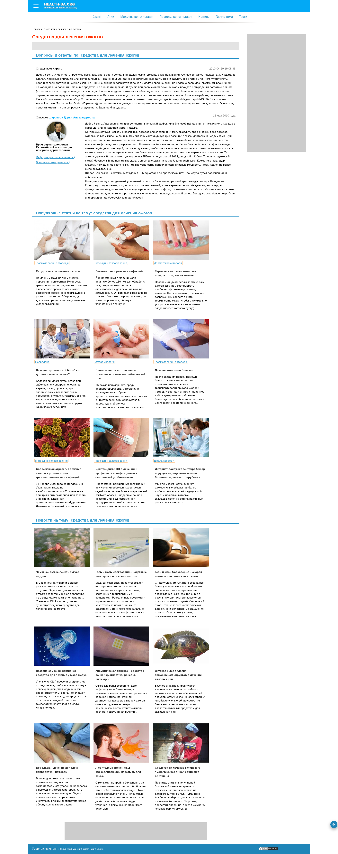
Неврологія (42, 361)
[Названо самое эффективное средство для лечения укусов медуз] (63, 646)
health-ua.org (60, 5)
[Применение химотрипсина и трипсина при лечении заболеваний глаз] (122, 338)
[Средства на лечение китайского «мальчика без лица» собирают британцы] (182, 743)
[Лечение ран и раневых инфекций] (122, 240)
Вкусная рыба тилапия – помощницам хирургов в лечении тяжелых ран (178, 675)
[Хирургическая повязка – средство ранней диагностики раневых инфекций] (122, 646)
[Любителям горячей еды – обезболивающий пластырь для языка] (122, 743)
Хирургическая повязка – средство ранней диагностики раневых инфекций (119, 675)
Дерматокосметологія (168, 263)
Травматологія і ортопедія (52, 263)
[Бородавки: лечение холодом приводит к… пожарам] (63, 743)
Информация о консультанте (55, 157)
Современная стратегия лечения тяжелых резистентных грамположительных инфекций (58, 473)
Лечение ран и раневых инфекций (119, 271)
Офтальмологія (105, 361)
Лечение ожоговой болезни (174, 370)
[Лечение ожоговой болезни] (182, 338)
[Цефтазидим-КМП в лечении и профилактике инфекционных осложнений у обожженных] (122, 437)
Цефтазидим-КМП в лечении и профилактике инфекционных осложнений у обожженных (116, 473)
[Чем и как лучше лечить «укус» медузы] (63, 547)
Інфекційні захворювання (111, 263)
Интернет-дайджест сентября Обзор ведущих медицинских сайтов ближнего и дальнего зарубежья (180, 473)
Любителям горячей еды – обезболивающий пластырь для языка (118, 771)
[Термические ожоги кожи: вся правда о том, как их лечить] (182, 240)
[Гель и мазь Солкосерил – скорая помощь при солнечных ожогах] (182, 547)
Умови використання (45, 848)
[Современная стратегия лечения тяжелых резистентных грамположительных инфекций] (63, 437)
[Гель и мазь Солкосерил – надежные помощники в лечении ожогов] (122, 547)
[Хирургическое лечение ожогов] (63, 240)
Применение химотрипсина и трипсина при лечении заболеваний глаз (120, 374)
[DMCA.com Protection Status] (268, 849)
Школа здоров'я (164, 460)
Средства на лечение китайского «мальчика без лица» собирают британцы (177, 771)
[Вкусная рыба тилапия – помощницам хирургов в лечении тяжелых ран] (182, 646)
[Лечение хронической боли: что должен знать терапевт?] (63, 338)
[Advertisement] (276, 93)
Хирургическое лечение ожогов (58, 271)
